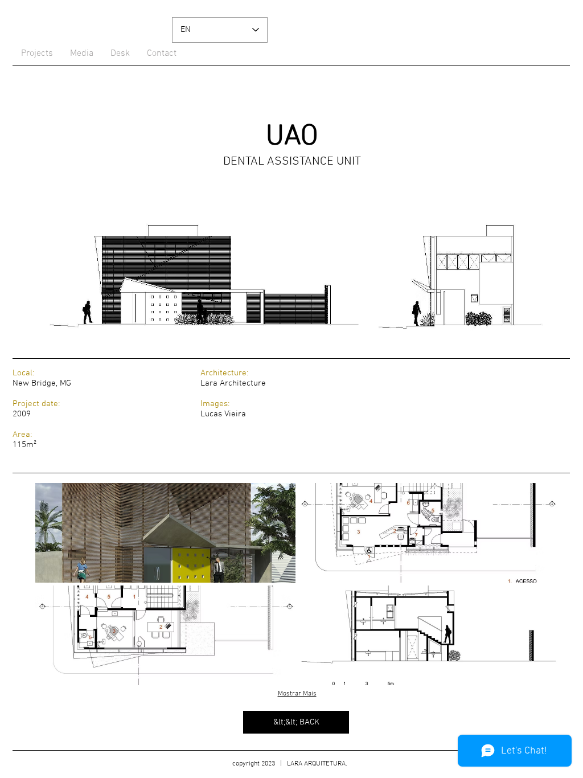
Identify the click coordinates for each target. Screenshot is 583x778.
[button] (165, 533)
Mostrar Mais (297, 694)
